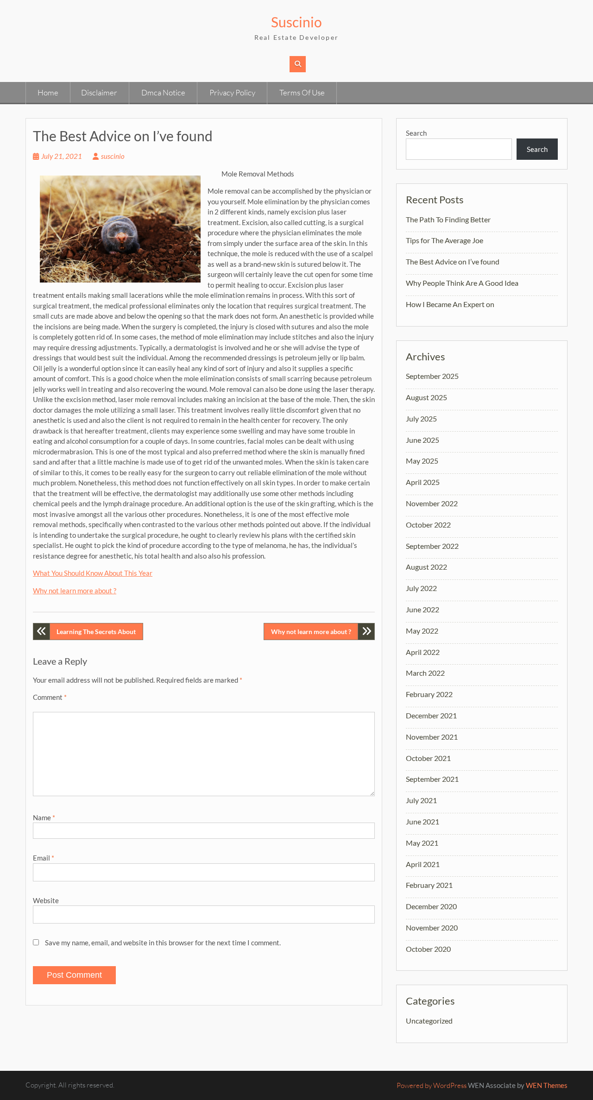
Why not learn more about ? (74, 590)
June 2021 (422, 821)
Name (44, 817)
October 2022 (428, 524)
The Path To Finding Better (448, 219)
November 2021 (432, 736)
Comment (50, 697)
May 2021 (422, 842)
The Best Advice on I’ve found (452, 261)
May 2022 (422, 630)
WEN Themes (547, 1085)
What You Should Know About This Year (92, 573)
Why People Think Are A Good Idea (462, 282)
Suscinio (296, 21)
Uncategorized (429, 1020)
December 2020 (431, 906)
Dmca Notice (163, 92)
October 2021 (428, 758)
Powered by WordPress (432, 1085)
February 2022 (429, 694)
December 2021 (431, 715)
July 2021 (421, 800)
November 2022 (432, 503)
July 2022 (421, 588)
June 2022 (422, 609)
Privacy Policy (232, 92)
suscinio (113, 156)
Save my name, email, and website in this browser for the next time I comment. (163, 942)
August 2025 (426, 397)
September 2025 (432, 375)
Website (46, 900)
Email (43, 858)
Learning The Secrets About (96, 631)
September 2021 (432, 778)
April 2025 (423, 482)
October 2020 (428, 948)
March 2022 (425, 672)
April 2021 (423, 864)
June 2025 (422, 439)
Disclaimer (99, 92)
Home (48, 92)
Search (416, 133)
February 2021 (429, 884)
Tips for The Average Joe (444, 240)
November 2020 (432, 927)
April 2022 (423, 651)
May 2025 (422, 460)
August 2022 (426, 566)
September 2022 (432, 545)
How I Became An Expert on (450, 304)
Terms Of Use (302, 92)
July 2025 (421, 418)
